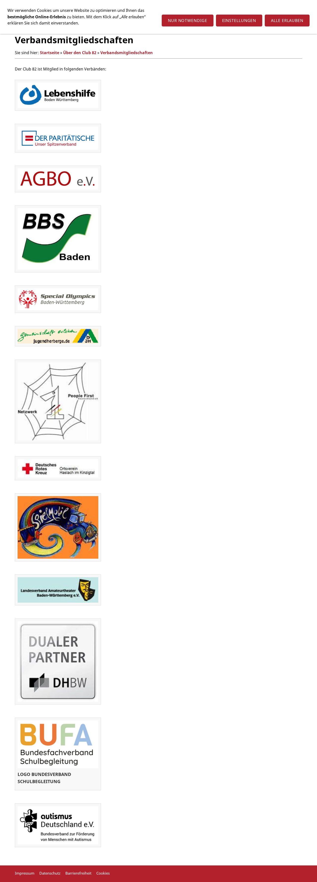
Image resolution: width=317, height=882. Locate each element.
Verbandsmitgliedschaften (126, 52)
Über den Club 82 (79, 52)
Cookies (103, 873)
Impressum (24, 873)
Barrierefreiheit (78, 873)
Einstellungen (239, 20)
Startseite (49, 52)
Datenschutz (49, 873)
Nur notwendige (187, 20)
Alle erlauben (287, 20)
